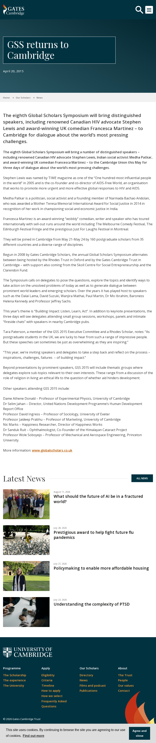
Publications (88, 691)
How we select (52, 696)
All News (142, 478)
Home (6, 97)
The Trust (125, 675)
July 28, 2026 (60, 527)
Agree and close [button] (139, 733)
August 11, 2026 (62, 491)
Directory (86, 675)
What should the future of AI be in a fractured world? (98, 499)
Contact (124, 691)
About (122, 668)
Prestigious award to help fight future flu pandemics (94, 535)
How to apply (51, 691)
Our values (126, 685)
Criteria (46, 680)
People (123, 680)
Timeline (47, 685)
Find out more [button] (33, 736)
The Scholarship (14, 675)
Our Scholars (23, 97)
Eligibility (48, 675)
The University (13, 685)
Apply (45, 668)
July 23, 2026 (60, 599)
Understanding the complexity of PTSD (92, 604)
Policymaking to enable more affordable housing (101, 568)
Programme (12, 668)
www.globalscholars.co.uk (52, 450)
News (40, 97)
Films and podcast (93, 685)
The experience (14, 680)
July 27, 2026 (60, 563)
